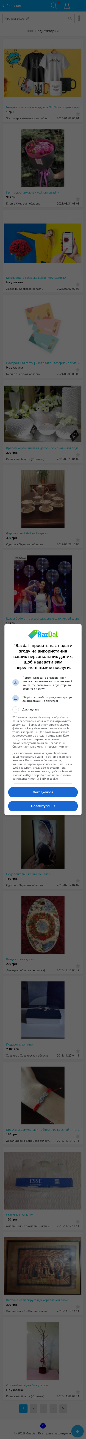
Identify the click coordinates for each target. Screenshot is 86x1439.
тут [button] (67, 746)
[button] (43, 709)
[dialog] (43, 719)
